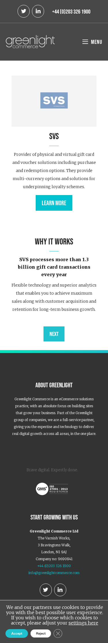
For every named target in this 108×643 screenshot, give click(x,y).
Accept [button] (16, 633)
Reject (41, 633)
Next (54, 334)
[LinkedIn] (38, 11)
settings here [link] (83, 623)
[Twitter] (24, 11)
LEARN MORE (54, 202)
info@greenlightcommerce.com (54, 573)
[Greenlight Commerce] (30, 41)
